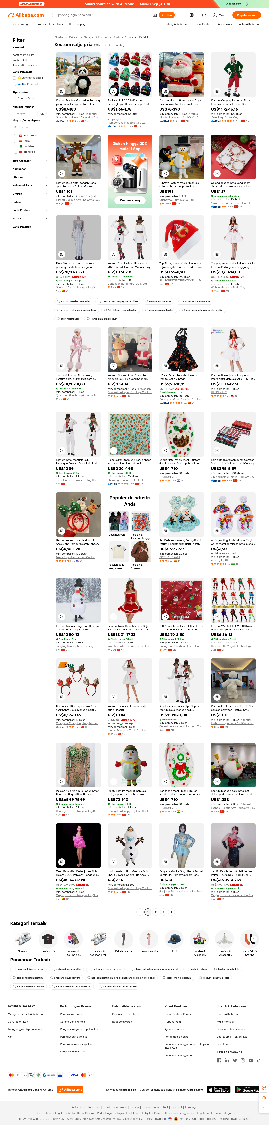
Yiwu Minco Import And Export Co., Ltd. (130, 646)
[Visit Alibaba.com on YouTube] (250, 1060)
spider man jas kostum (179, 977)
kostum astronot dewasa (30, 986)
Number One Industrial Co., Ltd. (127, 122)
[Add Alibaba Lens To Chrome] (70, 1089)
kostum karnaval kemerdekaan (120, 986)
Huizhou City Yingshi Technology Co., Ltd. (233, 646)
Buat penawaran (122, 1021)
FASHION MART (169, 476)
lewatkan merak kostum (104, 318)
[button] (154, 15)
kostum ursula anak (160, 301)
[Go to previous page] (140, 912)
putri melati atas (70, 318)
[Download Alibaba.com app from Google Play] (248, 1089)
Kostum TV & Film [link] (139, 37)
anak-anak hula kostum (67, 977)
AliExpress (78, 1107)
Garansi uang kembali (73, 1021)
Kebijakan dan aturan (72, 1051)
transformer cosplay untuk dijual (120, 301)
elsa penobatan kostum (30, 977)
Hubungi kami (173, 1021)
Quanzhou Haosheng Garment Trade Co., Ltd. (78, 395)
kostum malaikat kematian (75, 301)
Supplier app (127, 1089)
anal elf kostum (198, 969)
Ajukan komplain (175, 1029)
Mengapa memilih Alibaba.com (26, 1014)
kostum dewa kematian (68, 969)
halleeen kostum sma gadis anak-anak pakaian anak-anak (123, 977)
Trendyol (176, 1107)
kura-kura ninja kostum (161, 310)
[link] (264, 1087)
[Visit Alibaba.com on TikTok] (258, 1060)
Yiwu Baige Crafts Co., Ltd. (227, 117)
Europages (191, 1107)
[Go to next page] (171, 912)
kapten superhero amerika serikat (205, 310)
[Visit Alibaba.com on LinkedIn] (227, 1060)
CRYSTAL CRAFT (169, 557)
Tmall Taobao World (115, 1107)
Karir (10, 1036)
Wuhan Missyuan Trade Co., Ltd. (230, 287)
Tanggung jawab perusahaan (25, 1029)
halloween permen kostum (107, 969)
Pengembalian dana (176, 1036)
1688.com (94, 1107)
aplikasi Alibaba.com (189, 1089)
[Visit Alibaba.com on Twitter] (235, 1060)
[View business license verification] (170, 1119)
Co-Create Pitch (18, 1021)
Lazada (134, 1107)
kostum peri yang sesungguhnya (78, 310)
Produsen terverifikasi (125, 1014)
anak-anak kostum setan (30, 969)
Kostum (118, 37)
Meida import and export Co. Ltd (75, 557)
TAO (165, 1107)
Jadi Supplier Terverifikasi (232, 1036)
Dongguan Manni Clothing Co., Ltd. (180, 399)
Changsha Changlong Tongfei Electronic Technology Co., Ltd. (78, 723)
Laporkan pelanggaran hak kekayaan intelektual (187, 1045)
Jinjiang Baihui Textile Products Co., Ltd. (233, 476)
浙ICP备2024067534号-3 (235, 1119)
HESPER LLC (219, 392)
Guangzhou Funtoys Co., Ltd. (176, 199)
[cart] (204, 15)
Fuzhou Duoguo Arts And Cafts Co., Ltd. (78, 199)
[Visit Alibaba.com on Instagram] (242, 1060)
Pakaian (73, 37)
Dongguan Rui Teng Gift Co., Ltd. (127, 283)
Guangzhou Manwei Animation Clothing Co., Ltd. (78, 117)
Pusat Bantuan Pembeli (179, 1014)
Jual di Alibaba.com (228, 1014)
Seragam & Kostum (96, 37)
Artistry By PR (219, 560)
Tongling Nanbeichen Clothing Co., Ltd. (78, 646)
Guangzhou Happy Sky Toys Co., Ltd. (130, 392)
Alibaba (58, 37)
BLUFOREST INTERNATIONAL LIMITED (181, 280)
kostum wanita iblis (228, 969)
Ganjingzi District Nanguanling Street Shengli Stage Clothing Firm (78, 287)
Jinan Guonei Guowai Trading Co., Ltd (78, 480)
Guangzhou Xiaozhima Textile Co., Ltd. (181, 646)
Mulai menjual (225, 1021)
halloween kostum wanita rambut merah (156, 969)
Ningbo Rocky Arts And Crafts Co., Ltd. (181, 117)
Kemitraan (223, 1044)
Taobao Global (150, 1107)
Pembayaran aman (71, 1014)
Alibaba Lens (30, 1089)
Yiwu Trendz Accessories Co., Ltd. (231, 203)
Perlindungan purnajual (74, 1036)
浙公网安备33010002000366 (198, 1119)
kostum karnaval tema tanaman (73, 986)
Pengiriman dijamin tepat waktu (79, 1029)
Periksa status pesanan (231, 1029)
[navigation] (30, 475)
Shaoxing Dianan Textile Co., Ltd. (127, 480)
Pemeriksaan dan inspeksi (76, 1044)
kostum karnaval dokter (216, 977)
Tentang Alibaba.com (21, 1005)
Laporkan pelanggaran (178, 1055)
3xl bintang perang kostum (122, 310)
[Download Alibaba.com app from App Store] (219, 1089)
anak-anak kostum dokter (196, 301)
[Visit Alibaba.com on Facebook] (219, 1060)
